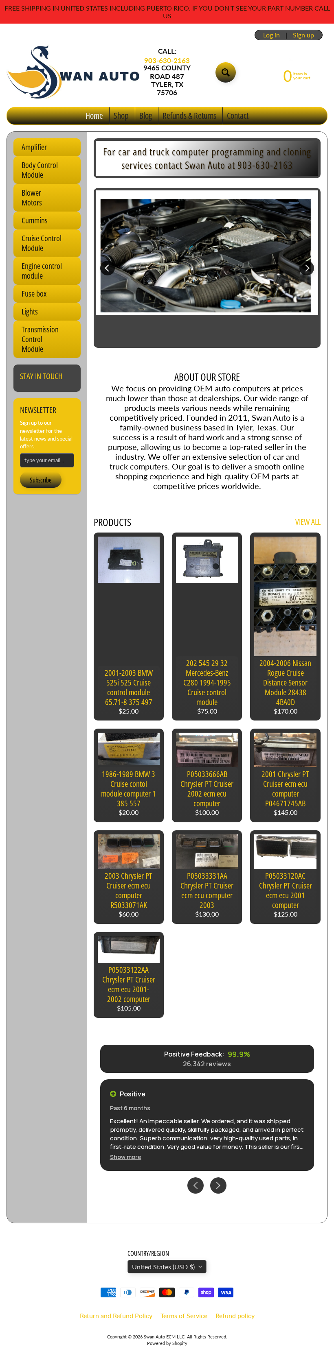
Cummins (35, 220)
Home (94, 115)
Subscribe (41, 480)
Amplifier (34, 147)
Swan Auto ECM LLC (164, 1336)
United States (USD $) (163, 1266)
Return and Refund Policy (116, 1315)
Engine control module (42, 270)
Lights (30, 311)
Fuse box (34, 293)
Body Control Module (40, 169)
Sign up (303, 35)
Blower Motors (32, 197)
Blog (145, 115)
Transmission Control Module (40, 339)
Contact (237, 115)
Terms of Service (183, 1315)
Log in (271, 35)
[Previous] (107, 268)
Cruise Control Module (42, 243)
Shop (121, 115)
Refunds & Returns (189, 115)
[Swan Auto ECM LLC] (74, 72)
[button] (125, 1157)
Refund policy (235, 1315)
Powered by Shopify (167, 1343)
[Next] (306, 268)
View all (308, 521)
